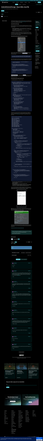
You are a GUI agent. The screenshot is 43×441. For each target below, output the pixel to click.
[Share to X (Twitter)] (36, 12)
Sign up (39, 2)
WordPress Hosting (28, 419)
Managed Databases (13, 423)
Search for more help (28, 252)
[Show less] (30, 281)
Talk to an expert (37, 43)
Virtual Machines (27, 420)
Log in (35, 2)
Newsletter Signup (20, 420)
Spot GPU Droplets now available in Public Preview (6, 0)
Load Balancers (13, 422)
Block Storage (12, 425)
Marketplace (19, 421)
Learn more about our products (16, 233)
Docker (36, 39)
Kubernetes (36, 40)
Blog (31, 0)
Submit (8, 387)
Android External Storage (15, 23)
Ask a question (23, 252)
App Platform (12, 421)
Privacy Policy (5, 421)
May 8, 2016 (15, 271)
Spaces (12, 424)
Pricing (19, 422)
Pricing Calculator (20, 423)
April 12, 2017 (15, 328)
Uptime (12, 428)
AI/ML (36, 31)
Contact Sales (40, 0)
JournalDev (15, 270)
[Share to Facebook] (37, 12)
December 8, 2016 (16, 292)
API (11, 427)
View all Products (13, 433)
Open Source (19, 419)
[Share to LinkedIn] (38, 12)
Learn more (18, 377)
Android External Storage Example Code (17, 78)
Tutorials (17, 4)
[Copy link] (41, 12)
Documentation (20, 424)
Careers (34, 0)
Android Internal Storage (23, 21)
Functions (12, 420)
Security (5, 422)
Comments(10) (18, 259)
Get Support (37, 0)
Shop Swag (19, 427)
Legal (5, 420)
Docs (32, 0)
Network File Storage (13, 426)
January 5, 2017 (15, 302)
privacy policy (16, 438)
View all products (13, 401)
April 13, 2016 (15, 263)
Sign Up (6, 377)
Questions (20, 4)
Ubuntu (36, 32)
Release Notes (20, 425)
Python (36, 36)
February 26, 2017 (16, 319)
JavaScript (36, 35)
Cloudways (12, 432)
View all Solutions (27, 421)
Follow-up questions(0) (24, 259)
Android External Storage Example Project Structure (19, 36)
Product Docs (24, 4)
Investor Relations (6, 423)
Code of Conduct (20, 426)
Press (5, 419)
